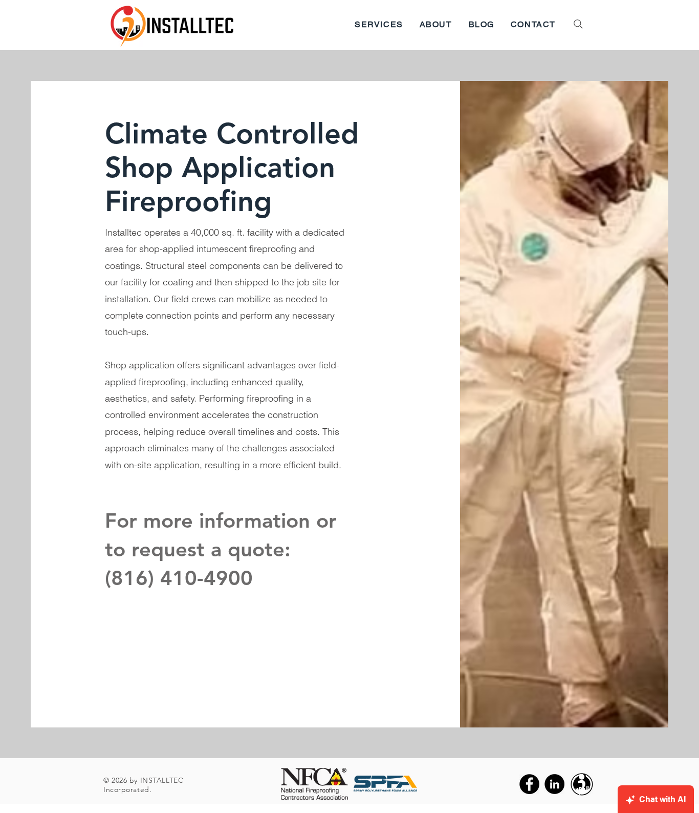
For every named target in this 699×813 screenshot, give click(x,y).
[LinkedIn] (554, 784)
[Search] (578, 24)
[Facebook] (529, 784)
